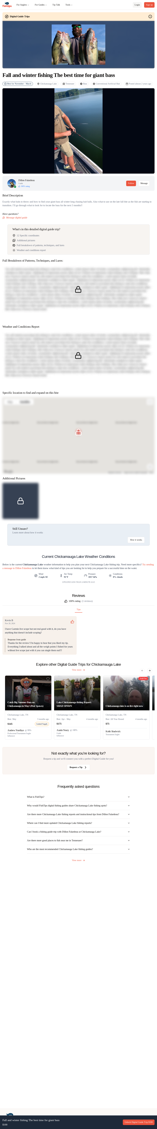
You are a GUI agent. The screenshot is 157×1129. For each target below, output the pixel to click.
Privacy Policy (91, 572)
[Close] (114, 543)
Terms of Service (76, 572)
